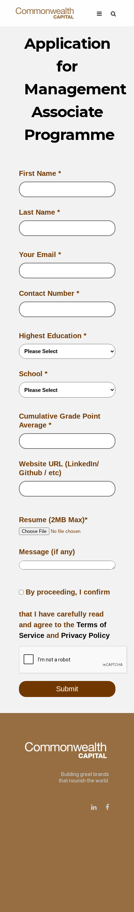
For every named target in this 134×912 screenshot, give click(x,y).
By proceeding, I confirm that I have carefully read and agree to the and (64, 613)
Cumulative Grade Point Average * (59, 420)
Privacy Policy (85, 635)
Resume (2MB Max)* (53, 520)
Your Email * (40, 254)
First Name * (40, 173)
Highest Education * (52, 336)
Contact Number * (49, 293)
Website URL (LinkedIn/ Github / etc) (59, 468)
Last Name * (39, 212)
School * (33, 374)
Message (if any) (47, 552)
